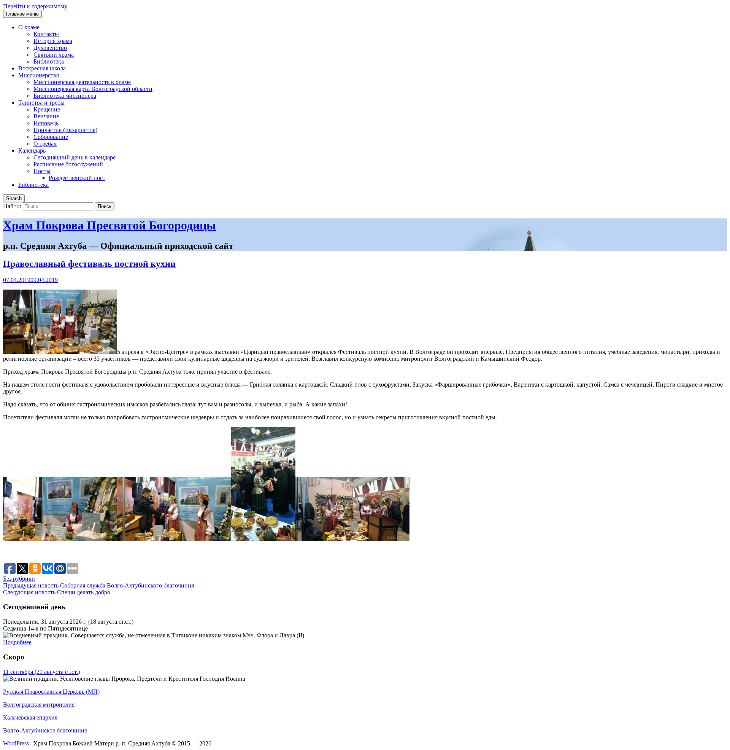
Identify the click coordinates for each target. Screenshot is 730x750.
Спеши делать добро (56, 592)
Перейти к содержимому (35, 6)
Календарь (32, 150)
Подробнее (17, 642)
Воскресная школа (42, 68)
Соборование (50, 137)
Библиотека (48, 61)
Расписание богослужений (68, 164)
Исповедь (46, 123)
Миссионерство (38, 75)
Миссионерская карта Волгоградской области (92, 89)
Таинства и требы (41, 102)
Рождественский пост (77, 178)
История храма (52, 41)
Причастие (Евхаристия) (65, 130)
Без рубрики (19, 578)
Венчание (46, 116)
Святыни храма (53, 54)
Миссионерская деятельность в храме (82, 82)
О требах (45, 143)
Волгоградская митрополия (39, 704)
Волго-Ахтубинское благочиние (45, 730)
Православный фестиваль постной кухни (89, 264)
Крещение (46, 109)
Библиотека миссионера (64, 95)
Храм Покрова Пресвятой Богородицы (109, 225)
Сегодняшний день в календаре (74, 157)
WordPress (16, 743)
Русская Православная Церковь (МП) (51, 691)
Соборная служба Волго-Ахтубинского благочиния (98, 585)
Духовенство (50, 48)
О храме (29, 27)
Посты (42, 171)
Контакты (46, 34)
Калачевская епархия (30, 717)
